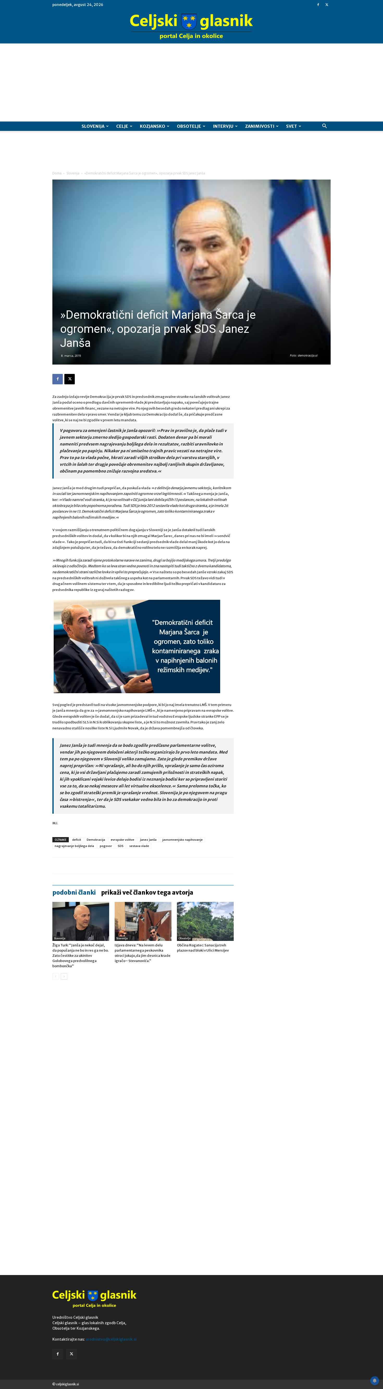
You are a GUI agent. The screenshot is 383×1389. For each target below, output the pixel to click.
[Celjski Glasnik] (191, 27)
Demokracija (96, 840)
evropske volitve (122, 840)
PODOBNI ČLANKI (74, 892)
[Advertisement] (191, 82)
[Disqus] (143, 1063)
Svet (291, 126)
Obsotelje (189, 126)
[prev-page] (55, 976)
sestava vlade (139, 846)
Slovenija (93, 126)
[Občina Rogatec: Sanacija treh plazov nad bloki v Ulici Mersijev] (205, 921)
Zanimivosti (259, 126)
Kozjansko (152, 126)
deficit (76, 840)
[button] (324, 126)
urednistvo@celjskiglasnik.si (111, 1339)
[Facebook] (318, 4)
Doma (56, 173)
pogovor (106, 846)
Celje (122, 126)
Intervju (223, 126)
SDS (120, 846)
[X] (327, 4)
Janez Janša (148, 840)
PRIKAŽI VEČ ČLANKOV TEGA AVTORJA (147, 892)
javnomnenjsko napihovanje (182, 840)
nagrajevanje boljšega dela (74, 846)
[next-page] (64, 976)
